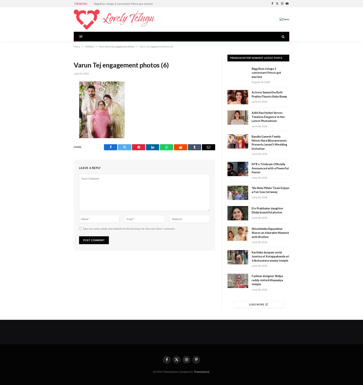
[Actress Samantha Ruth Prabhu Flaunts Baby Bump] (237, 97)
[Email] (61, 134)
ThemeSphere (201, 371)
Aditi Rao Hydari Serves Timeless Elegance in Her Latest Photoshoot (268, 116)
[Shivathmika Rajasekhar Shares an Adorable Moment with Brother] (237, 233)
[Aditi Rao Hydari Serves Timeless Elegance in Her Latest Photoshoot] (237, 117)
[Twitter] (61, 104)
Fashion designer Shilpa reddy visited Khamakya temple (267, 280)
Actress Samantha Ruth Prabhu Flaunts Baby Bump (124, 3)
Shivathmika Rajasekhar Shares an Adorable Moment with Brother (270, 233)
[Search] (283, 36)
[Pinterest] (61, 124)
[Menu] (81, 36)
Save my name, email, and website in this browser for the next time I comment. (129, 228)
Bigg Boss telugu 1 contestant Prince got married (266, 72)
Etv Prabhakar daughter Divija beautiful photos (267, 210)
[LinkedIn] (61, 114)
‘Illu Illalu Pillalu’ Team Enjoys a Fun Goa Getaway (270, 190)
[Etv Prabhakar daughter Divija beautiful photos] (237, 213)
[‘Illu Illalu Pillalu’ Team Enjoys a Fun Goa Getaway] (237, 193)
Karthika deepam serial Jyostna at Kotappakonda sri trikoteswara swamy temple (270, 256)
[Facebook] (61, 94)
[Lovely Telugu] (114, 19)
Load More (256, 304)
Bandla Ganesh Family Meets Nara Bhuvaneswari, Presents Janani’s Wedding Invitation (269, 142)
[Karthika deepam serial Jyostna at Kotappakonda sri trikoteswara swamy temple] (237, 257)
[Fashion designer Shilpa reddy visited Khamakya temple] (237, 281)
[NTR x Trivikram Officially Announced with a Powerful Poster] (237, 169)
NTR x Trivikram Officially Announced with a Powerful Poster (270, 168)
